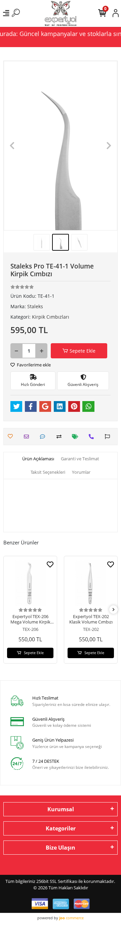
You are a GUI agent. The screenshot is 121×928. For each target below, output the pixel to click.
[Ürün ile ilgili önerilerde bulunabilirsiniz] (109, 436)
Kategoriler (61, 828)
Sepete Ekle (82, 351)
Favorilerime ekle (33, 365)
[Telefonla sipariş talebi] (93, 436)
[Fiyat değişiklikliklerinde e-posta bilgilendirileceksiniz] (76, 436)
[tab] (38, 459)
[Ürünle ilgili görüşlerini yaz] (44, 436)
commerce (71, 917)
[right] (113, 609)
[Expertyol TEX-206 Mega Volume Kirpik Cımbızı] (30, 583)
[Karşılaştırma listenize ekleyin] (61, 436)
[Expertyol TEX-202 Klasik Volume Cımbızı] (91, 583)
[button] (12, 145)
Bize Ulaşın (60, 847)
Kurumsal (60, 809)
